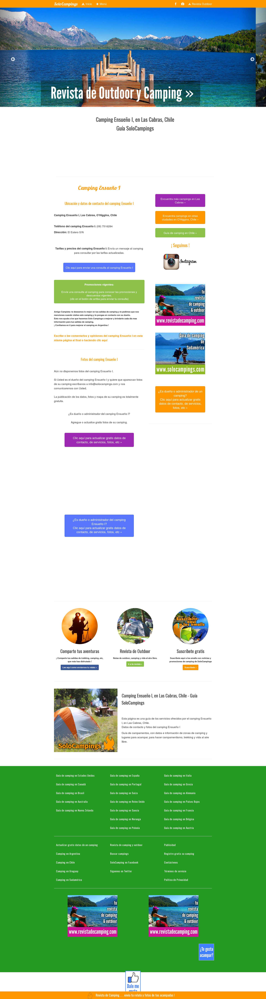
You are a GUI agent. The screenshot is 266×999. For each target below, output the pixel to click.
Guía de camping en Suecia (124, 810)
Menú (103, 4)
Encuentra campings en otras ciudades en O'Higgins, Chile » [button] (180, 217)
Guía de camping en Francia (179, 810)
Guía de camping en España (125, 775)
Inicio (88, 4)
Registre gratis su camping (179, 853)
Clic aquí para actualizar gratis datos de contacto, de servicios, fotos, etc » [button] (99, 440)
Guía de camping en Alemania (179, 793)
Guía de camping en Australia (72, 801)
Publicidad (170, 845)
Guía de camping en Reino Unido (127, 801)
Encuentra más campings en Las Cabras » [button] (180, 200)
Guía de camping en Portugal (125, 784)
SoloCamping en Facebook (124, 862)
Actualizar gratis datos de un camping (77, 845)
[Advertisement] (135, 153)
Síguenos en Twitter (121, 871)
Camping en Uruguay (67, 871)
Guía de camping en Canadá (71, 784)
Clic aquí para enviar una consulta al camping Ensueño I (99, 267)
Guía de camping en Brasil (70, 793)
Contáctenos (171, 862)
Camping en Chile (65, 862)
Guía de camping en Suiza (124, 793)
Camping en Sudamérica (69, 880)
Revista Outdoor (201, 4)
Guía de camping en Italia (178, 775)
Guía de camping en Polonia (125, 828)
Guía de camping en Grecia (178, 784)
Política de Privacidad (176, 880)
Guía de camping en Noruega (125, 819)
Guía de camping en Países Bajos (182, 801)
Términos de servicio (175, 871)
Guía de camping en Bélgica (179, 819)
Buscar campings (119, 853)
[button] (80, 667)
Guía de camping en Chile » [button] (180, 233)
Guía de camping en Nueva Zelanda (74, 810)
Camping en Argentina (68, 853)
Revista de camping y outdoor (126, 845)
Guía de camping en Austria (179, 828)
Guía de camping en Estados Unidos (75, 775)
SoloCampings (65, 4)
